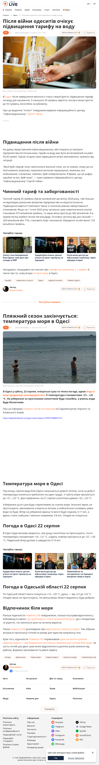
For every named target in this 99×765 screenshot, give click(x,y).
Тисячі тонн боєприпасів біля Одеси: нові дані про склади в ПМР (15, 258)
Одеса (15, 15)
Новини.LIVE (30, 408)
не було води (40, 273)
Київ (28, 688)
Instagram (60, 735)
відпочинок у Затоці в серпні (63, 629)
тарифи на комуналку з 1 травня (68, 269)
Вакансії (31, 725)
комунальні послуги (24, 280)
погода (8, 657)
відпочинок (20, 657)
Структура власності (36, 736)
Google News (86, 726)
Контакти (31, 729)
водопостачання (55, 280)
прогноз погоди (69, 657)
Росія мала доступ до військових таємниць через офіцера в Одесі (81, 258)
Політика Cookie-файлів (11, 746)
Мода (5, 698)
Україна (8, 10)
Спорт (47, 10)
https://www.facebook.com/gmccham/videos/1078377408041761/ (32, 418)
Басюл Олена (16, 290)
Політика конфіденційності (11, 729)
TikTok (83, 722)
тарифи (8, 280)
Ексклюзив (8, 688)
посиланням (47, 408)
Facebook (59, 739)
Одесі (8, 96)
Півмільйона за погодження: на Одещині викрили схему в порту (80, 574)
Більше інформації (76, 758)
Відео (67, 10)
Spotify (83, 731)
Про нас (31, 722)
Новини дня (32, 698)
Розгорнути (50, 709)
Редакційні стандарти (8, 739)
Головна (6, 15)
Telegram (59, 726)
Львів (52, 688)
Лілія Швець (16, 667)
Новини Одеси (74, 280)
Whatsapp (60, 744)
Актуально (31, 678)
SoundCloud (85, 735)
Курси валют (33, 744)
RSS (81, 739)
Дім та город (56, 678)
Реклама (31, 733)
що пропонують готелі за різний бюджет (51, 619)
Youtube (59, 722)
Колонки (56, 10)
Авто (5, 678)
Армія (27, 10)
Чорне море (36, 657)
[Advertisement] (47, 128)
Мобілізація (79, 688)
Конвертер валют (35, 747)
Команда (31, 740)
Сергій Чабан (34, 114)
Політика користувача (9, 723)
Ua (88, 4)
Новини (18, 10)
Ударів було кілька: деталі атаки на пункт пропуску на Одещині (49, 258)
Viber (57, 731)
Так (55, 758)
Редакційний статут (12, 734)
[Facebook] (11, 671)
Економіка (36, 10)
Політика (77, 698)
